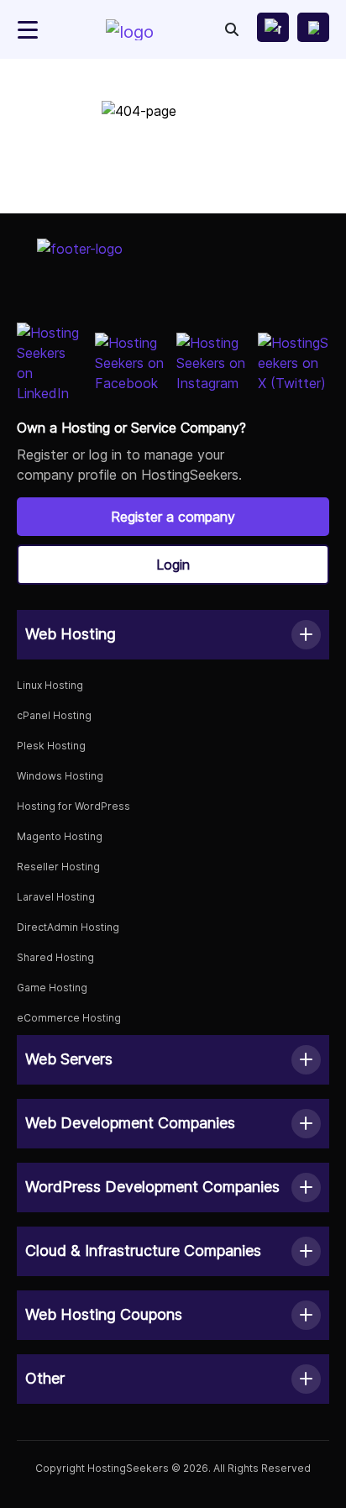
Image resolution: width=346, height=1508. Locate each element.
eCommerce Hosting (69, 1017)
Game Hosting (52, 987)
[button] (173, 634)
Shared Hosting (55, 957)
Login (173, 564)
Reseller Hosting (58, 866)
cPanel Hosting (54, 715)
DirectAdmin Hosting (68, 927)
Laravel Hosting (56, 897)
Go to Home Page (173, 174)
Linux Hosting (50, 685)
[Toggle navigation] (28, 30)
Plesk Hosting (51, 745)
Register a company (173, 516)
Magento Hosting (59, 836)
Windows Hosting (60, 776)
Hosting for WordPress (73, 806)
